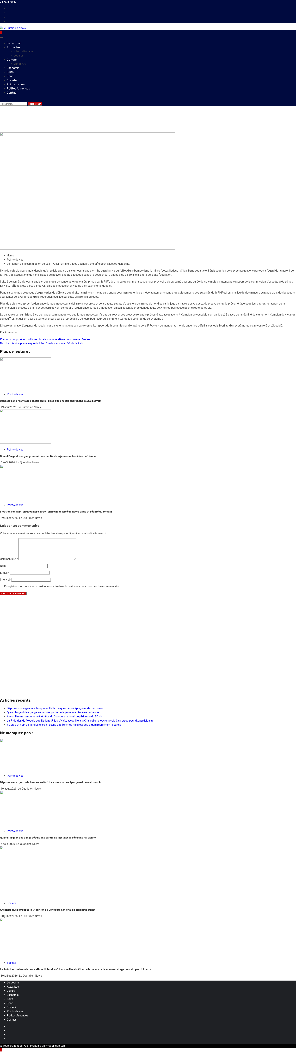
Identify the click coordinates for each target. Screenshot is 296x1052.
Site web (5, 579)
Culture (12, 59)
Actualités (13, 47)
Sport (10, 76)
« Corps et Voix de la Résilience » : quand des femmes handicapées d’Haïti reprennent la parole (64, 724)
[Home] (1, 32)
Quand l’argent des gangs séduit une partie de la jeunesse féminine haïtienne (48, 456)
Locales (18, 55)
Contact (12, 92)
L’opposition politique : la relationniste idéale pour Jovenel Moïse (45, 339)
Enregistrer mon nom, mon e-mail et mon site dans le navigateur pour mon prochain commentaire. (62, 586)
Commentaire (9, 559)
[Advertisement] (103, 622)
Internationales (23, 51)
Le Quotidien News (36, 130)
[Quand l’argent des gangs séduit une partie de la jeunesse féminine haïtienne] (25, 824)
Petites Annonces (18, 88)
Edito (10, 72)
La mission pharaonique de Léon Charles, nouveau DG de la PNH (41, 343)
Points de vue (15, 84)
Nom (4, 565)
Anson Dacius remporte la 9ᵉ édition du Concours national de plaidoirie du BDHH (54, 716)
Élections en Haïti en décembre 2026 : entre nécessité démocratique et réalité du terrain (56, 511)
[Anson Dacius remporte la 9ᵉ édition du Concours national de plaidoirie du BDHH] (25, 896)
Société (12, 80)
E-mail (4, 572)
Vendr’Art (20, 63)
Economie (13, 68)
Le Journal (14, 43)
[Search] (1, 99)
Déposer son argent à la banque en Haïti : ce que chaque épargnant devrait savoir (50, 401)
